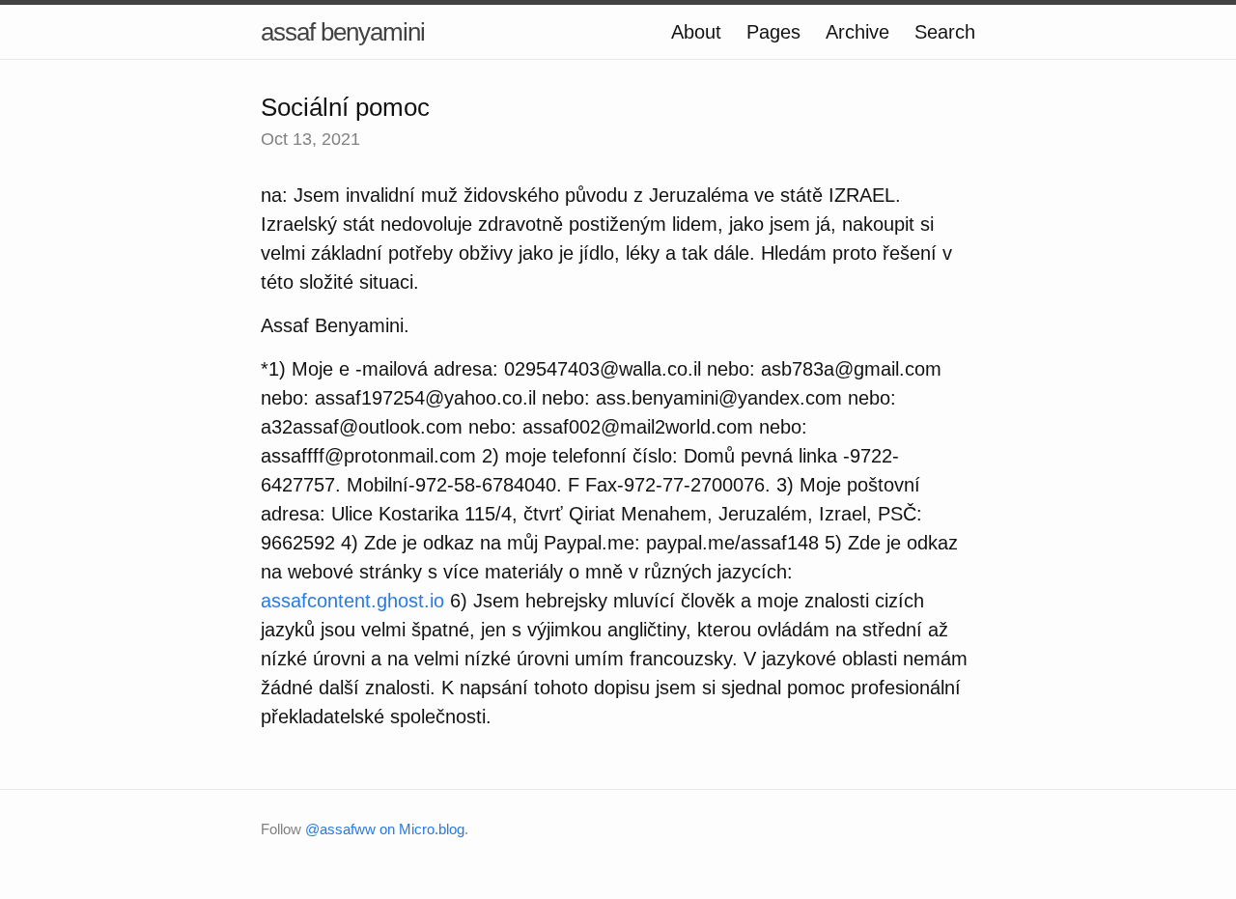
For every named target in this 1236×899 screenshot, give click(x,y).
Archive (857, 31)
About (696, 31)
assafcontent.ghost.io (352, 600)
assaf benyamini (343, 31)
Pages (773, 31)
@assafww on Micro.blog (384, 829)
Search (944, 31)
